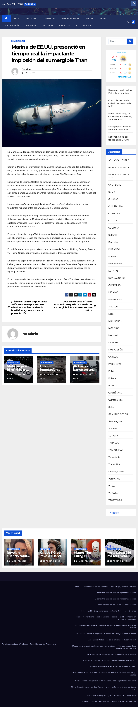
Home (76, 587)
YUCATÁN (113, 493)
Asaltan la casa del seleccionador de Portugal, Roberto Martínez (108, 587)
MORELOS (113, 328)
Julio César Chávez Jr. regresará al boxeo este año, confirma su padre (106, 634)
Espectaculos (68, 25)
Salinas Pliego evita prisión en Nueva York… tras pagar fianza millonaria (105, 681)
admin (28, 69)
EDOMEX (113, 256)
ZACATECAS (115, 500)
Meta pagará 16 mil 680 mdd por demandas (18, 369)
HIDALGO (113, 292)
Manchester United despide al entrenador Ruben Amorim (112, 640)
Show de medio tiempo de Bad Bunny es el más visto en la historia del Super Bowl (103, 688)
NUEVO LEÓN (115, 349)
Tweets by (113, 512)
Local (102, 18)
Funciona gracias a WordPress (15, 644)
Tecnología (12, 25)
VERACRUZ (114, 478)
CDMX (111, 192)
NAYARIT (113, 342)
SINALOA (113, 428)
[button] (128, 22)
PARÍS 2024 (114, 364)
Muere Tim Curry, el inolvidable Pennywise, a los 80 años (120, 116)
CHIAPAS (113, 199)
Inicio (17, 18)
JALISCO (113, 306)
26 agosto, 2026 (17, 561)
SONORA (113, 435)
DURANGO (114, 249)
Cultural (47, 25)
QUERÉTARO (115, 392)
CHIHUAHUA (115, 206)
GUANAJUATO (116, 278)
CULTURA (113, 227)
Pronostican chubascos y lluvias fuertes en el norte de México (109, 660)
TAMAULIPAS (115, 450)
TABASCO (113, 442)
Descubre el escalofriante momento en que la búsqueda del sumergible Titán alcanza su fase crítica (73, 306)
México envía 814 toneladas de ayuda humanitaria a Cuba (111, 654)
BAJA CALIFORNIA (118, 167)
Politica (30, 25)
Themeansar (51, 644)
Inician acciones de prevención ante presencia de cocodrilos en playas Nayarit (105, 626)
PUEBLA (112, 385)
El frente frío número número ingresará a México (115, 593)
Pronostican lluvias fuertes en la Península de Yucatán (113, 666)
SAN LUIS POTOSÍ (118, 414)
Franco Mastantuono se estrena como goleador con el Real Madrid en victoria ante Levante (106, 618)
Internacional (71, 18)
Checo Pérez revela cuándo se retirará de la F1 (119, 103)
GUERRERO (114, 285)
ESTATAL (113, 270)
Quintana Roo (115, 399)
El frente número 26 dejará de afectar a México (116, 605)
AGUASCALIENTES (118, 160)
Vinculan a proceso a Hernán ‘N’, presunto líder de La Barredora (109, 701)
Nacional (32, 18)
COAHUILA (114, 213)
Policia (87, 25)
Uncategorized (116, 471)
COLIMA (112, 220)
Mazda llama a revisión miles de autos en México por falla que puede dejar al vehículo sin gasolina (104, 647)
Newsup (38, 644)
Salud (89, 18)
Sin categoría (115, 421)
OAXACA (113, 356)
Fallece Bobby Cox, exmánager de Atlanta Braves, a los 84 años (109, 611)
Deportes (50, 18)
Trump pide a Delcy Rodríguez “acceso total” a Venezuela (111, 695)
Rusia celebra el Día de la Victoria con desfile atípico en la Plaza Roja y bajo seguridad (104, 673)
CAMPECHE (114, 184)
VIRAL (111, 485)
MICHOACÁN (115, 321)
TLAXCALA (114, 464)
